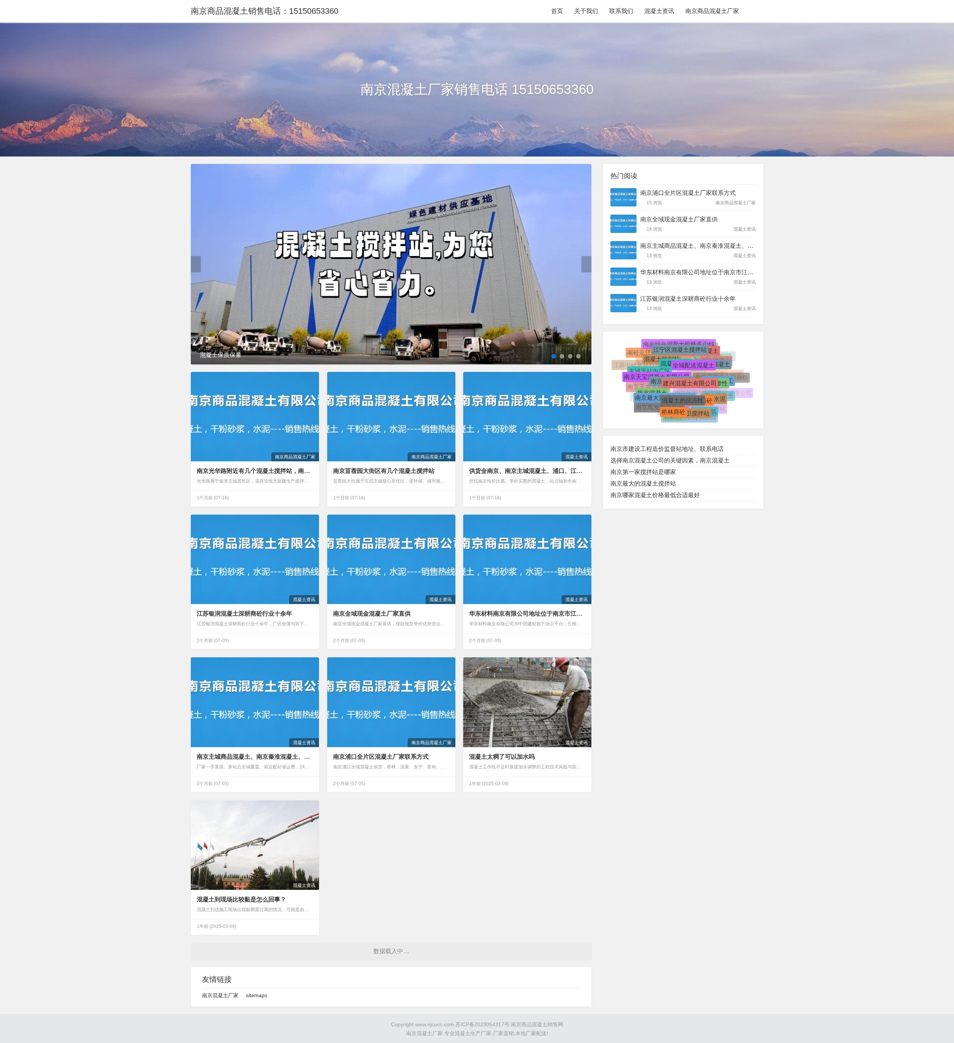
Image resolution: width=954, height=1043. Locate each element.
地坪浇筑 (705, 401)
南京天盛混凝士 (648, 387)
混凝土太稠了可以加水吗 (502, 756)
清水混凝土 (718, 394)
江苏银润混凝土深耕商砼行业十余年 (244, 613)
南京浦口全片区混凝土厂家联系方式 (381, 756)
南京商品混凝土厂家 (712, 11)
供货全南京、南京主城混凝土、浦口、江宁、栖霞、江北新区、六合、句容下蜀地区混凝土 (527, 471)
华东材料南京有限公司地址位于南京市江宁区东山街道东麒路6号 (527, 613)
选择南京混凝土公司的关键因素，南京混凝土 (670, 460)
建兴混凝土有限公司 (690, 358)
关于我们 (586, 11)
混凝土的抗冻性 (683, 374)
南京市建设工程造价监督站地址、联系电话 (667, 449)
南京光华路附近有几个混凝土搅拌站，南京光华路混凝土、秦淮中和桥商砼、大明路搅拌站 (255, 471)
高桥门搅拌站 (656, 404)
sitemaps (256, 995)
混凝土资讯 (659, 11)
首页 (557, 11)
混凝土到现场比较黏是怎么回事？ (241, 899)
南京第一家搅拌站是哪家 (643, 472)
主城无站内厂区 (649, 368)
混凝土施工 (718, 370)
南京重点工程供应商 (689, 411)
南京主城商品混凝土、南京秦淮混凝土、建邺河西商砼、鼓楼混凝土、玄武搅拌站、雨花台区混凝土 (255, 756)
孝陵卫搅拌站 (692, 394)
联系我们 (621, 11)
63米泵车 (690, 417)
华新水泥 (714, 385)
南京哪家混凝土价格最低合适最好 (655, 495)
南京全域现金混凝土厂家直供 (372, 613)
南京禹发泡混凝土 (659, 397)
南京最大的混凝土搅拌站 (643, 483)
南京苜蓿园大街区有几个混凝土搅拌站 (384, 471)
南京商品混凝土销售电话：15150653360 (264, 11)
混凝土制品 (674, 416)
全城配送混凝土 (693, 347)
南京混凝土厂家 (220, 995)
